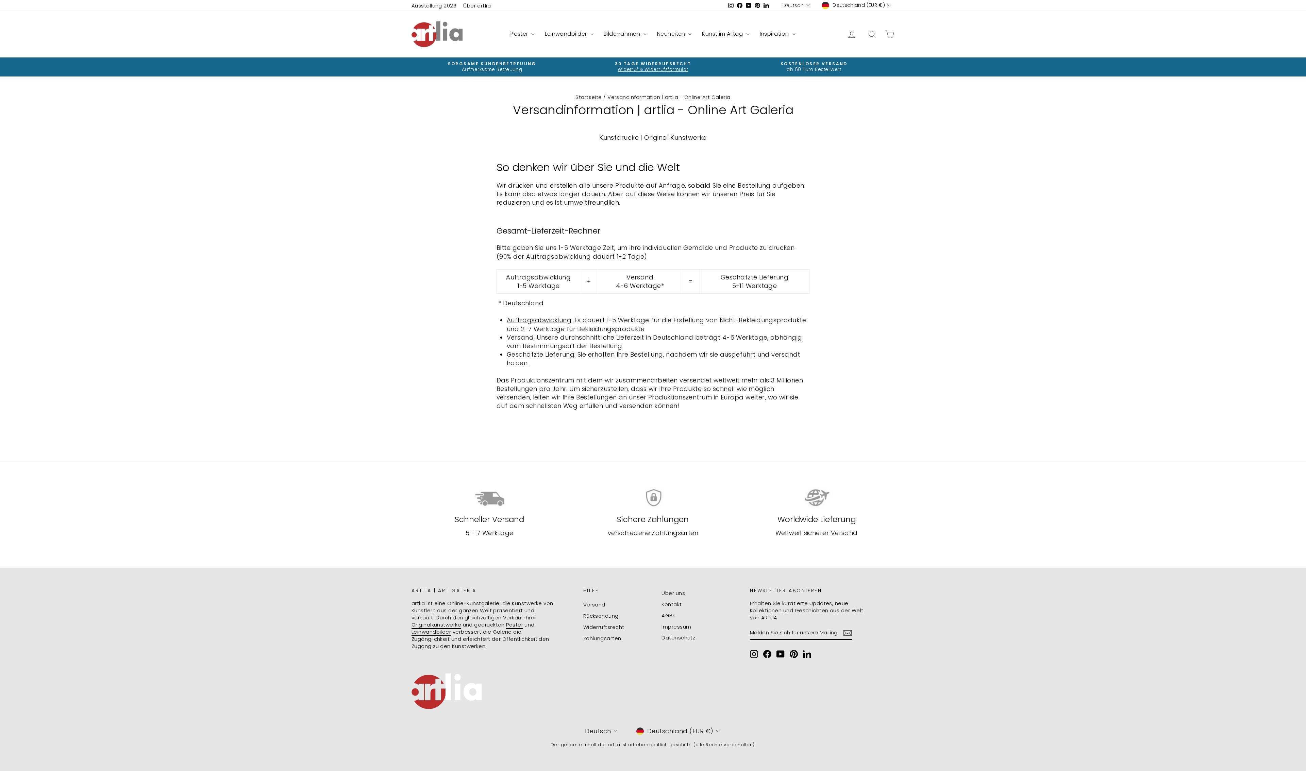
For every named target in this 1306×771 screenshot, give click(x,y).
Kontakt (672, 604)
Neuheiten (672, 34)
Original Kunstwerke (675, 137)
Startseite (588, 97)
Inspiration (775, 34)
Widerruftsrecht (603, 627)
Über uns (673, 593)
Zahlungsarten (602, 638)
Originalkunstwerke (436, 624)
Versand (594, 604)
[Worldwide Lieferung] (816, 498)
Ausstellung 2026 (434, 5)
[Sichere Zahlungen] (653, 498)
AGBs (668, 615)
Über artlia (477, 5)
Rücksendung (601, 615)
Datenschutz (678, 637)
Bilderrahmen (623, 34)
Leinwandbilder (566, 34)
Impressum (676, 626)
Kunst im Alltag (723, 34)
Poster (520, 34)
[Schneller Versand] (490, 498)
